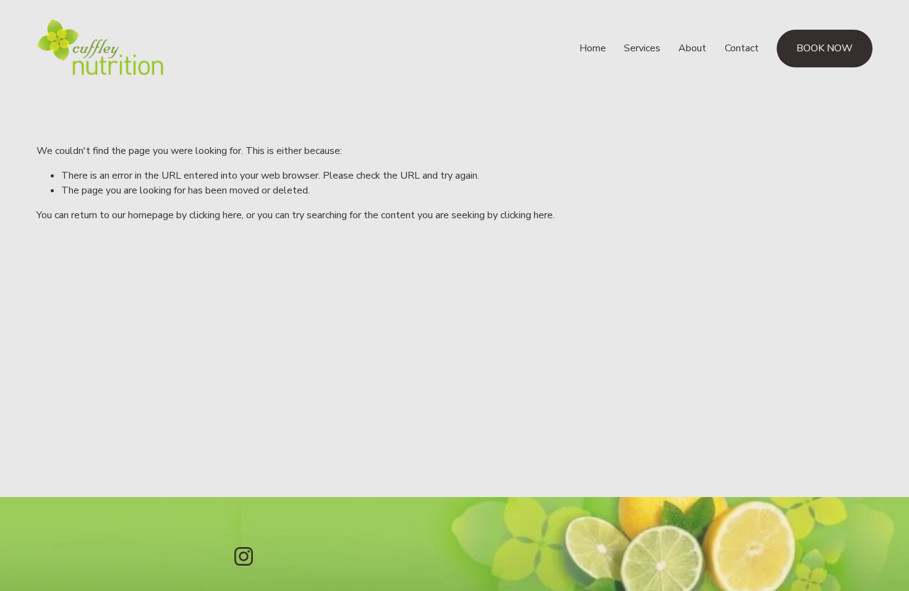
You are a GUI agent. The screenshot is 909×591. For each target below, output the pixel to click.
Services (642, 48)
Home (592, 48)
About (692, 48)
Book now (824, 48)
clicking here (215, 215)
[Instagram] (244, 556)
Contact (742, 48)
